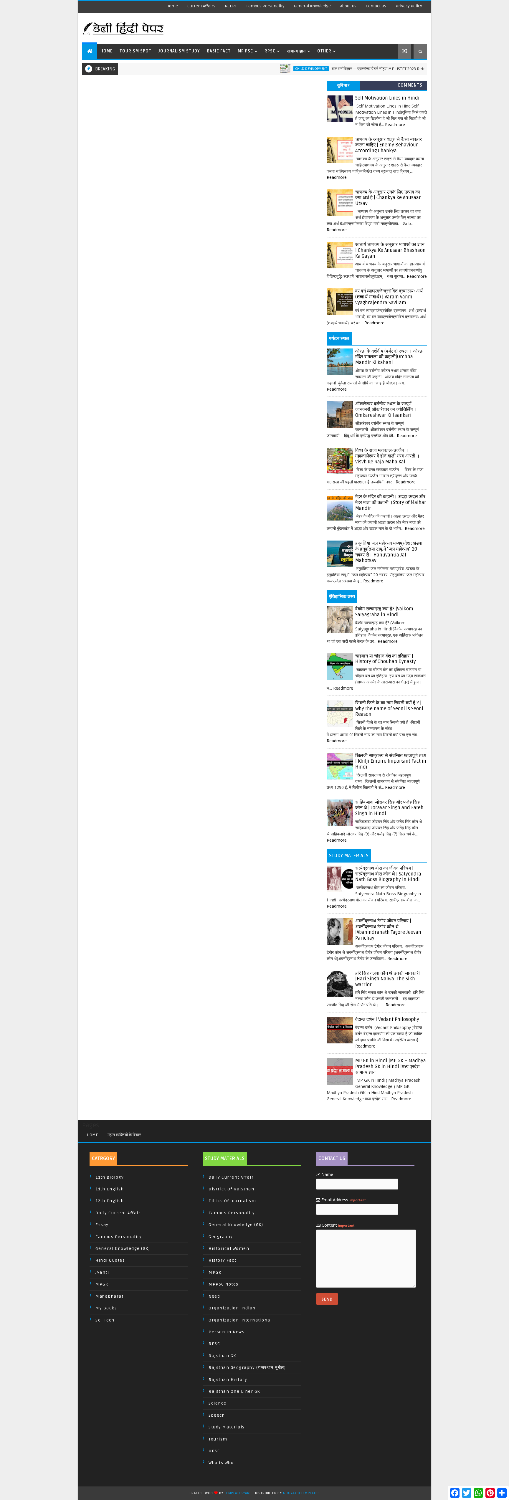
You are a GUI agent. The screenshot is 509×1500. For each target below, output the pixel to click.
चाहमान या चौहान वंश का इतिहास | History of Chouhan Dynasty (385, 659)
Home (172, 6)
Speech (217, 1415)
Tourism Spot (135, 51)
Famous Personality (265, 6)
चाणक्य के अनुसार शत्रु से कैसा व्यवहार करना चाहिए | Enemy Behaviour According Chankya (388, 145)
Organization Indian (232, 1308)
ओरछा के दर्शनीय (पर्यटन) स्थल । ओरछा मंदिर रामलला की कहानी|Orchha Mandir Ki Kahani (389, 357)
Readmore (395, 124)
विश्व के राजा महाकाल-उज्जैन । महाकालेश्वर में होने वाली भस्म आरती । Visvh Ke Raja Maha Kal (387, 456)
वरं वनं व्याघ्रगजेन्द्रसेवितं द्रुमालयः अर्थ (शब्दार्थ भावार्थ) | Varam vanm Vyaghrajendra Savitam (389, 296)
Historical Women (229, 1248)
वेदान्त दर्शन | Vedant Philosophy (387, 1019)
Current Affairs (201, 6)
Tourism (218, 1439)
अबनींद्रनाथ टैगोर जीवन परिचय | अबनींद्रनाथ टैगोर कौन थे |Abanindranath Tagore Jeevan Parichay (388, 929)
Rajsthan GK (222, 1355)
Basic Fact (219, 51)
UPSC (214, 1450)
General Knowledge (312, 6)
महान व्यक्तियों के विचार (124, 1134)
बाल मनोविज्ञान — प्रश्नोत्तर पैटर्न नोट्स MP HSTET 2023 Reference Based (363, 68)
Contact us (376, 6)
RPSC (270, 51)
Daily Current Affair (118, 1212)
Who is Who (221, 1462)
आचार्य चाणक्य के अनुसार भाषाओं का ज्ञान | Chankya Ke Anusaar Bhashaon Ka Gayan (390, 250)
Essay (102, 1224)
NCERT (231, 6)
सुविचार (343, 85)
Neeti (215, 1296)
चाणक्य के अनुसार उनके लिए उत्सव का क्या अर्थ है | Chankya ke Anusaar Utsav (388, 198)
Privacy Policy (409, 6)
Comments (410, 85)
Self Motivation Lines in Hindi (387, 98)
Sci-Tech (104, 1320)
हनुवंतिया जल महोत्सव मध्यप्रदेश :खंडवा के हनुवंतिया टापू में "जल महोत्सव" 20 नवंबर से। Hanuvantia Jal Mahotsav (388, 552)
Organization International (240, 1320)
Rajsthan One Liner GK (234, 1391)
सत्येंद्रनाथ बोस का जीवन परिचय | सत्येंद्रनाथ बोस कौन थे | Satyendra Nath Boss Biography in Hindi (388, 874)
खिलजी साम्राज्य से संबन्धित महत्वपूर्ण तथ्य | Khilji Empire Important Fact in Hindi (390, 761)
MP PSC (245, 51)
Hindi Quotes (110, 1260)
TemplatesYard (238, 1493)
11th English (109, 1189)
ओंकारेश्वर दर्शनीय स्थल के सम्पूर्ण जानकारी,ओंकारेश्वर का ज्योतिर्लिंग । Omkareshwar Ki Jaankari (386, 409)
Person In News (226, 1331)
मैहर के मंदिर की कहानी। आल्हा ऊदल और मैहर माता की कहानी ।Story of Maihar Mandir (390, 502)
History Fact (222, 1260)
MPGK (101, 1284)
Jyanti (102, 1272)
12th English (109, 1200)
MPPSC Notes (224, 1284)
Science (218, 1403)
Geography (221, 1236)
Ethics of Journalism (232, 1200)
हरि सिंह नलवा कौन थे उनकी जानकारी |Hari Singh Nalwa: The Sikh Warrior (387, 979)
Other (324, 51)
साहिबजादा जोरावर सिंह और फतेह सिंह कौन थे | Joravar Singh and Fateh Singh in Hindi (389, 808)
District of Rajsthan (231, 1189)
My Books (106, 1308)
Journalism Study (179, 51)
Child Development (284, 69)
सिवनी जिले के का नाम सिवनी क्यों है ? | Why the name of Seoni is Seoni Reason (389, 708)
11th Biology (109, 1177)
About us (348, 6)
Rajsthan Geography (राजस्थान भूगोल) (247, 1367)
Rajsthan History (228, 1379)
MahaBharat (109, 1296)
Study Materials (227, 1427)
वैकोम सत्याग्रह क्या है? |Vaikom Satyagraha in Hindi (384, 612)
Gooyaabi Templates (301, 1493)
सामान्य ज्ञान (296, 51)
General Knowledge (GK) (122, 1248)
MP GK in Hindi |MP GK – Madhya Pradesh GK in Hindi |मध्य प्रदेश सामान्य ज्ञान (390, 1066)
